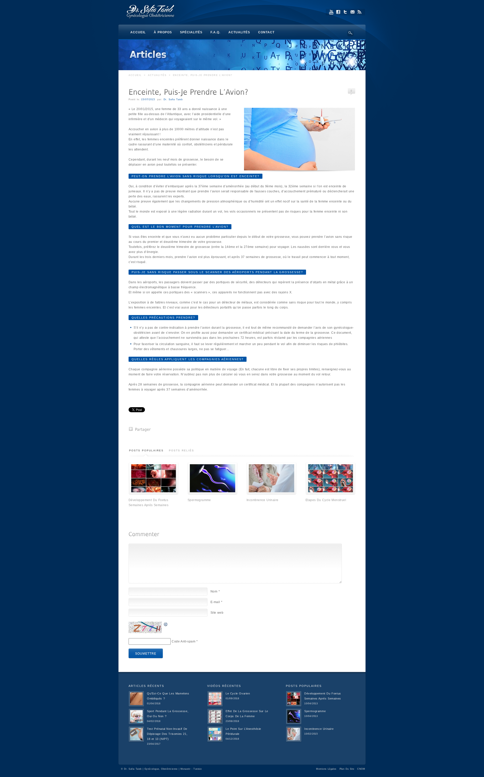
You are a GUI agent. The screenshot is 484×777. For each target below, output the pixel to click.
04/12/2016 (232, 739)
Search (350, 33)
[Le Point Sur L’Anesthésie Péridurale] (215, 740)
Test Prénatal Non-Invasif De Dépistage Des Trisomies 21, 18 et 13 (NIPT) (167, 733)
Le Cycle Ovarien (238, 693)
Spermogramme (199, 500)
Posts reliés (181, 450)
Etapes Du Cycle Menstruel (326, 500)
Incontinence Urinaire (262, 500)
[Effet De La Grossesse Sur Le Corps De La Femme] (215, 723)
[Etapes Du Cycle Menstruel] (330, 493)
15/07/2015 (148, 99)
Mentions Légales (326, 769)
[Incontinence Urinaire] (271, 493)
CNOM (361, 769)
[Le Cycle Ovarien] (215, 705)
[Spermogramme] (212, 493)
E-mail (216, 602)
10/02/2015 (311, 734)
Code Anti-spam (183, 641)
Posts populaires (146, 450)
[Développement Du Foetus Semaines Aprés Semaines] (153, 493)
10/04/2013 (311, 703)
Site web (216, 612)
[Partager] (140, 429)
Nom (215, 591)
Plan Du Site (347, 769)
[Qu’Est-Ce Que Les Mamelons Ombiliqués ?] (136, 705)
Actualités (157, 75)
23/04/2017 (154, 744)
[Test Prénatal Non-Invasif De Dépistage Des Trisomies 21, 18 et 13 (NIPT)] (136, 740)
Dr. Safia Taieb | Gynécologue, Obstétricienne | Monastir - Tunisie (163, 769)
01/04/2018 (154, 703)
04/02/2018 (154, 721)
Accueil (135, 75)
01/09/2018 (232, 698)
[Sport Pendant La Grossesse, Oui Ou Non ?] (136, 723)
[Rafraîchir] (166, 624)
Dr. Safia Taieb (173, 99)
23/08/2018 (232, 721)
